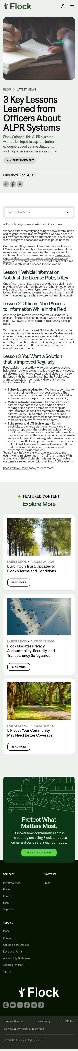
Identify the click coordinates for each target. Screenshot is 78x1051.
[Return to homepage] (18, 6)
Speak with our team (16, 468)
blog (7, 89)
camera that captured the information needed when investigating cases (37, 258)
